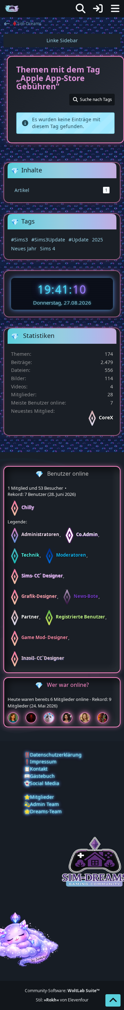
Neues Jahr (24, 248)
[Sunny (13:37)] (87, 717)
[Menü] (115, 8)
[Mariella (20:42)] (69, 717)
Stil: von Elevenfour (62, 1000)
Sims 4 (47, 248)
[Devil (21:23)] (33, 717)
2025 (97, 239)
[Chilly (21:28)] (16, 717)
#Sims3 (19, 239)
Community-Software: (62, 991)
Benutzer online (68, 473)
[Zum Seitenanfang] (113, 1000)
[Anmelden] (98, 8)
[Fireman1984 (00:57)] (105, 717)
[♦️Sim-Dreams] (12, 8)
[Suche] (80, 8)
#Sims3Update (48, 239)
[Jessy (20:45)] (51, 717)
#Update (79, 239)
